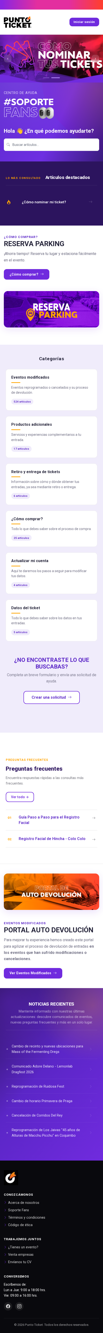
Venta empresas (21, 1255)
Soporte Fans (18, 1210)
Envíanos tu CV (19, 1262)
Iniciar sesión (84, 22)
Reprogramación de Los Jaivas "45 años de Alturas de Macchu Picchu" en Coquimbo (46, 1133)
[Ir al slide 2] (57, 77)
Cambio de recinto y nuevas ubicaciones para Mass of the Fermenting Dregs (47, 1049)
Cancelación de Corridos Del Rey (37, 1115)
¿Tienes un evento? (23, 1247)
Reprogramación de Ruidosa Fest (38, 1086)
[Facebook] (8, 1306)
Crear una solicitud (49, 697)
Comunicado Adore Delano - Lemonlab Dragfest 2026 (42, 1069)
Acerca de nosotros (23, 1203)
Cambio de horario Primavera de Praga (42, 1101)
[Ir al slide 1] (47, 77)
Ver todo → (20, 797)
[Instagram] (19, 1306)
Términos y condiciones (26, 1218)
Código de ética (20, 1225)
